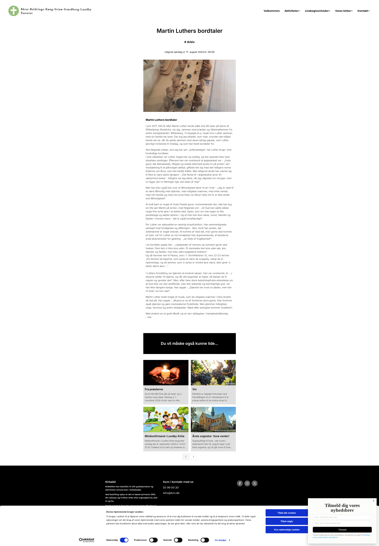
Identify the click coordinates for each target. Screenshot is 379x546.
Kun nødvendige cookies (287, 529)
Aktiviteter (291, 10)
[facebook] (240, 483)
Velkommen (272, 10)
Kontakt (363, 10)
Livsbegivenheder (317, 10)
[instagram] (247, 483)
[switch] (153, 540)
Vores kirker (343, 10)
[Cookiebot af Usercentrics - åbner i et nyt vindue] (87, 540)
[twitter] (255, 483)
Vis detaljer (220, 540)
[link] (292, 11)
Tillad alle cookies (287, 513)
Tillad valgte (287, 521)
